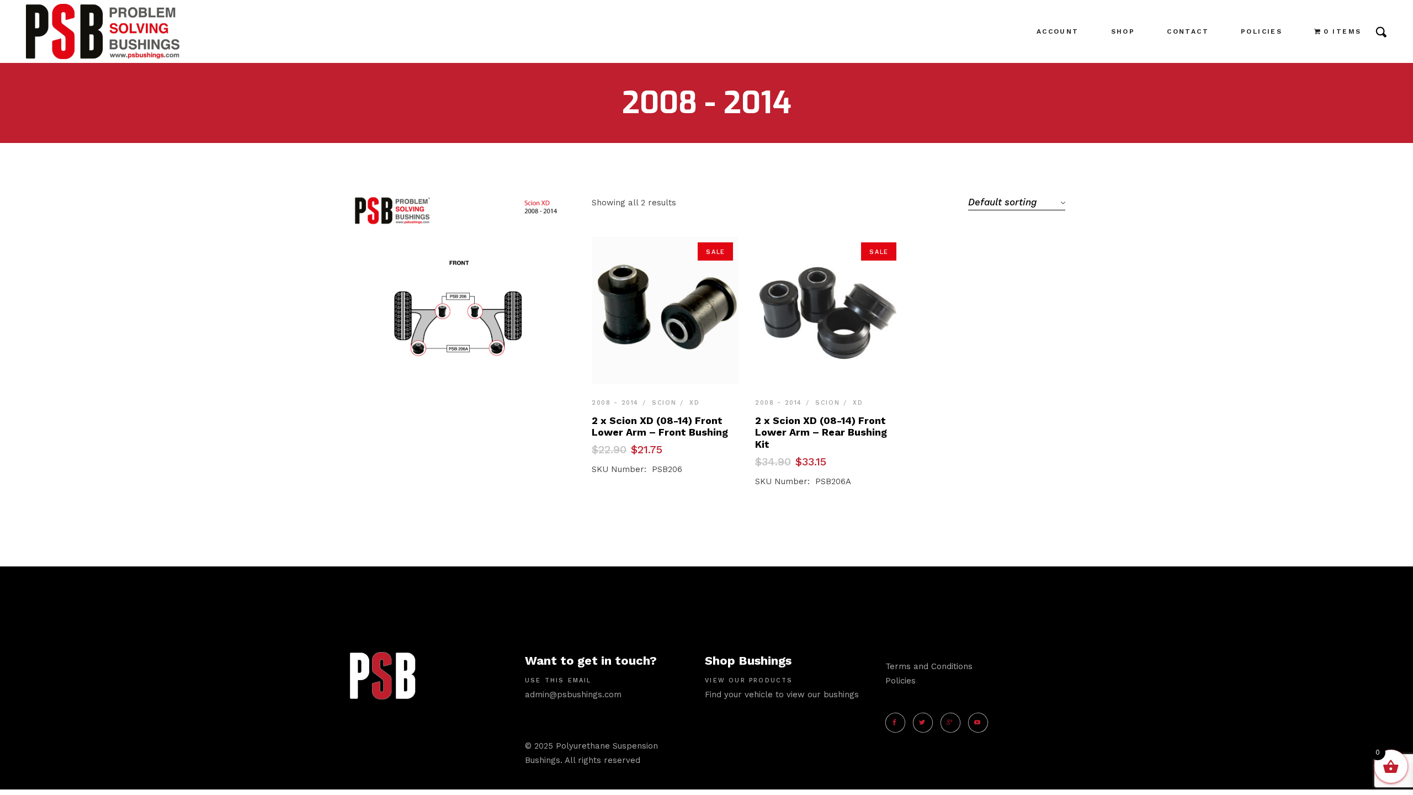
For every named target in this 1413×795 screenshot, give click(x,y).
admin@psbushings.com (573, 694)
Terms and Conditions (929, 666)
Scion (664, 402)
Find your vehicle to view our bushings (782, 694)
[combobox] (1016, 202)
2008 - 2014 (615, 402)
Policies (900, 681)
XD (694, 402)
